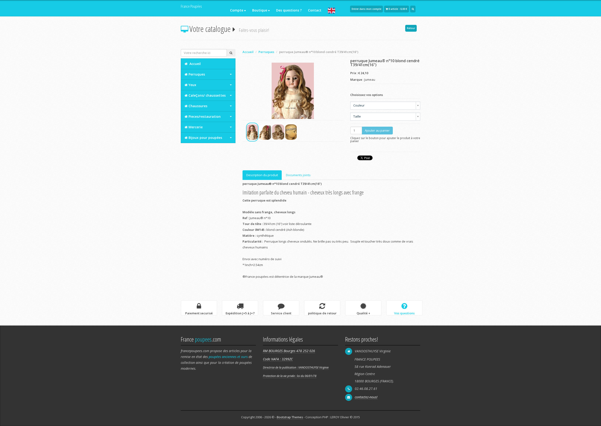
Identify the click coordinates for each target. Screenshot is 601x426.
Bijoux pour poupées (205, 137)
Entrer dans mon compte (366, 9)
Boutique (259, 10)
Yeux (192, 85)
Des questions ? (289, 10)
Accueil (248, 52)
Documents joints (298, 175)
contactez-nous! (366, 397)
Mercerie (195, 127)
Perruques (266, 52)
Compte (236, 10)
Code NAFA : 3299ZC (278, 359)
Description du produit (262, 175)
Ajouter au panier (377, 130)
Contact (314, 10)
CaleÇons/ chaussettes (207, 95)
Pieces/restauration (204, 116)
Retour (411, 28)
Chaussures (197, 106)
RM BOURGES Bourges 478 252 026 (289, 351)
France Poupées (191, 6)
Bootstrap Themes (290, 417)
